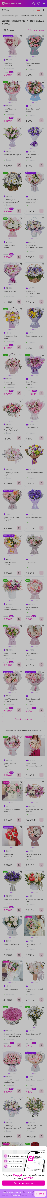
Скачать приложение (23, 1183)
